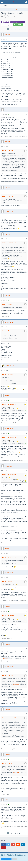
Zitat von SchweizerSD (8, 243)
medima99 (6, 658)
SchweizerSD (15, 600)
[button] (2, 2)
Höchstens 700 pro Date (7, 79)
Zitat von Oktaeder (7, 304)
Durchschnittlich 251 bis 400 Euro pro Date (11, 54)
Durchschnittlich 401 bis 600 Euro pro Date (11, 56)
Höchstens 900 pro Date (7, 83)
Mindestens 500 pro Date (7, 67)
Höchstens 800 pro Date (7, 81)
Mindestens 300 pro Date (7, 63)
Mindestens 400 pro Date (7, 65)
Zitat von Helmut (6, 331)
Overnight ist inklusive (6, 88)
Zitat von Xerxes (6, 581)
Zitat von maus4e (7, 150)
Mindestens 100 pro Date (7, 60)
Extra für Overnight (5, 86)
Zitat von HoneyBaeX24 (8, 404)
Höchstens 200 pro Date (7, 69)
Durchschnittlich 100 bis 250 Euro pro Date (11, 52)
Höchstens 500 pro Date (7, 75)
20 (19, 29)
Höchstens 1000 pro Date (7, 85)
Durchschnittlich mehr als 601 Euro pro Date (11, 58)
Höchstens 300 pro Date (7, 71)
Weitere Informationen (6, 859)
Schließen (14, 859)
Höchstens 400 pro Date (7, 73)
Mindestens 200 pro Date (7, 61)
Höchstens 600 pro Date (7, 77)
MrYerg (4, 16)
